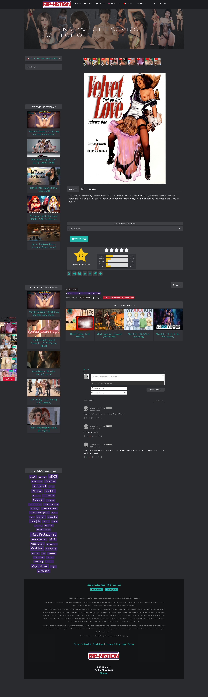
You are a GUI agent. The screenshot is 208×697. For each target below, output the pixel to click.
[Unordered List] (107, 383)
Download (74, 228)
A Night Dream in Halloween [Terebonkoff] (109, 335)
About (90, 585)
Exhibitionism (35, 504)
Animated (40, 486)
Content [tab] (92, 189)
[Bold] (92, 383)
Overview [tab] (73, 189)
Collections (115, 297)
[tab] (125, 228)
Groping (41, 516)
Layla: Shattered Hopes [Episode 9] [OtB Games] (44, 245)
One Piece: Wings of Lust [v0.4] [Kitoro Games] (43, 161)
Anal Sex (50, 481)
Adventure (37, 481)
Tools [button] (142, 4)
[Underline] (98, 383)
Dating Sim (50, 500)
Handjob (35, 521)
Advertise (100, 585)
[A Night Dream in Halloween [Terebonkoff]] (109, 319)
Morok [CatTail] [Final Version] (80, 335)
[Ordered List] (104, 383)
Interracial (38, 526)
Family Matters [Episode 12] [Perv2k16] (44, 429)
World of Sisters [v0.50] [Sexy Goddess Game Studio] (44, 133)
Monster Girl (51, 544)
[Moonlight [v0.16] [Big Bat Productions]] (168, 319)
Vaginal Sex (96, 293)
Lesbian (79, 293)
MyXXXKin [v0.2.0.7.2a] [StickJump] (138, 335)
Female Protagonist (39, 512)
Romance (51, 548)
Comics (106, 297)
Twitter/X (97, 589)
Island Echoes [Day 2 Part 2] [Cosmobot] (44, 189)
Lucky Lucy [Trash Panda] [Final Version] (44, 401)
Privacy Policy (113, 644)
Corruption (48, 495)
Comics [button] (101, 4)
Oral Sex (87, 293)
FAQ (109, 585)
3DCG (53, 476)
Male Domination (43, 530)
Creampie (38, 500)
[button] (165, 4)
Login (87, 369)
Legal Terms (128, 644)
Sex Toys (50, 557)
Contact (117, 585)
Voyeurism (43, 571)
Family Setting (51, 504)
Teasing (39, 561)
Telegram (112, 589)
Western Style (128, 297)
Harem (46, 521)
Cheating (36, 496)
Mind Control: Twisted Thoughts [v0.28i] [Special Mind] (44, 343)
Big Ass (37, 491)
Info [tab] (82, 189)
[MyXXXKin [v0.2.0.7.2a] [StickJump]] (138, 319)
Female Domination (49, 508)
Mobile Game (37, 543)
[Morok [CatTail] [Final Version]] (80, 319)
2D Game (42, 477)
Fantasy (34, 508)
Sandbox (51, 553)
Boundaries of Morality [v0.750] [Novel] (44, 373)
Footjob (54, 513)
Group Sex (71, 293)
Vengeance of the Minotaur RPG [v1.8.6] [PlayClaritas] (44, 217)
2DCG (33, 476)
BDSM (52, 487)
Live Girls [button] (129, 4)
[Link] (110, 383)
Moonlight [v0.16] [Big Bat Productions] (168, 335)
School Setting (38, 557)
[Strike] (101, 383)
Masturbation (39, 539)
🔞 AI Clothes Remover (43, 58)
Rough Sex (35, 553)
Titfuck (49, 561)
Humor (55, 522)
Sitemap (104, 673)
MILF (52, 539)
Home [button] (78, 4)
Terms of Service (82, 644)
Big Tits (50, 491)
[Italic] (95, 383)
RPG (43, 553)
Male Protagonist (43, 534)
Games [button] (89, 4)
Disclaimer (98, 644)
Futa (32, 517)
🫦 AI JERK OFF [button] (113, 4)
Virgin (53, 567)
